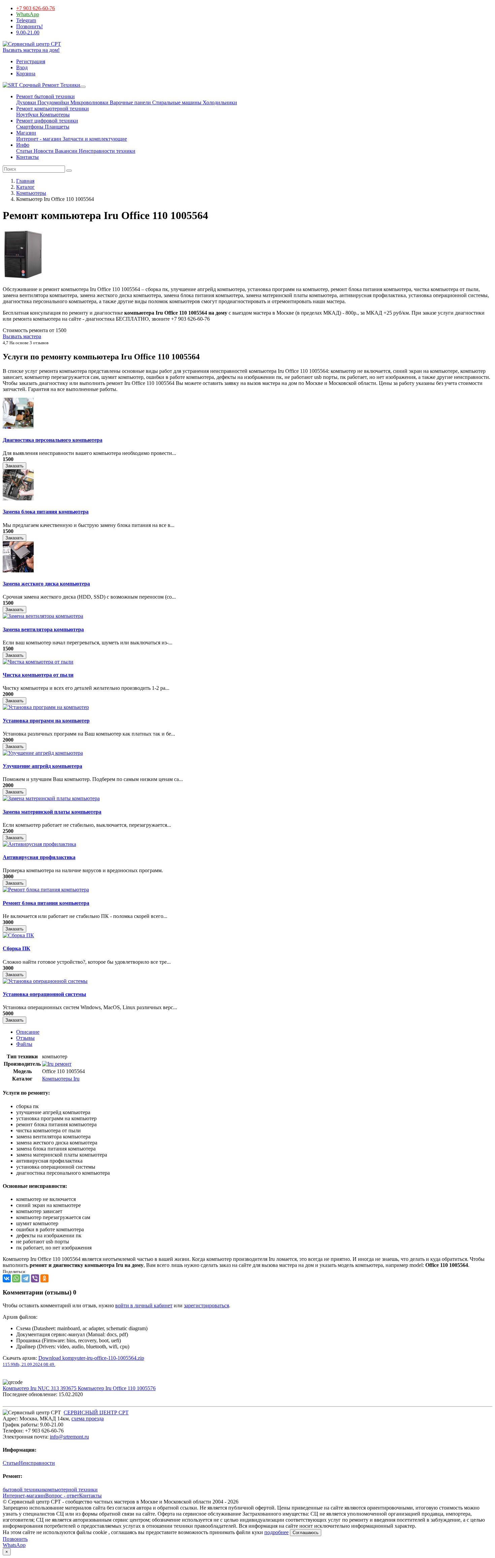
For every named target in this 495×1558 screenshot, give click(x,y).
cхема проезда (87, 1418)
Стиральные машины (176, 102)
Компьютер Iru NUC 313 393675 (40, 1388)
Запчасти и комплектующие (94, 139)
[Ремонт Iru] (56, 1064)
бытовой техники (23, 1489)
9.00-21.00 (27, 32)
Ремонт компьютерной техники (52, 108)
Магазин (26, 133)
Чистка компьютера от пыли (38, 675)
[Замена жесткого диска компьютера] (18, 570)
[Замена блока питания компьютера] (18, 498)
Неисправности (37, 1463)
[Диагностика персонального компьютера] (18, 427)
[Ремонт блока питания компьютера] (46, 889)
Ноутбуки (27, 114)
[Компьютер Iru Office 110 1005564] (23, 278)
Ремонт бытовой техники (45, 96)
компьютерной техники (70, 1489)
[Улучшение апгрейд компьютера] (43, 753)
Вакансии (65, 151)
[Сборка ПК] (18, 935)
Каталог (25, 187)
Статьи (24, 151)
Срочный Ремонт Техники (49, 85)
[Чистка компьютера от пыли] (38, 662)
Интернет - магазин (38, 139)
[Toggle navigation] (83, 87)
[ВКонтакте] (7, 1278)
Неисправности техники (106, 151)
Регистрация (30, 61)
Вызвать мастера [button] (22, 336)
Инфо (22, 145)
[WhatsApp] (16, 1278)
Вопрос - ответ (62, 1495)
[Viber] (35, 1278)
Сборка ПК (16, 948)
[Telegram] (26, 1278)
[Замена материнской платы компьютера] (51, 798)
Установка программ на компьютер (46, 720)
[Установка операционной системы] (45, 981)
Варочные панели (129, 102)
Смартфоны (29, 127)
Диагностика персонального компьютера (52, 440)
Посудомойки (52, 102)
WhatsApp (27, 14)
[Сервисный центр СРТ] (32, 44)
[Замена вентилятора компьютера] (43, 616)
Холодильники (219, 102)
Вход (22, 67)
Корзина (25, 73)
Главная (25, 181)
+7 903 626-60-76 (35, 8)
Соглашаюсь (306, 1532)
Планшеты (56, 127)
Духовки (26, 102)
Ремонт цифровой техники (47, 120)
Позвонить (15, 1539)
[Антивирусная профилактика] (39, 844)
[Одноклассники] (44, 1278)
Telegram (26, 20)
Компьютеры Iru (60, 1079)
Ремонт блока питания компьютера (46, 903)
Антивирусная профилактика (39, 857)
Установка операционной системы (44, 994)
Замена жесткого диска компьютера (46, 584)
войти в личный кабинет (143, 1305)
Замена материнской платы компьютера (52, 812)
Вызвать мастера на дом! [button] (31, 50)
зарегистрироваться (206, 1305)
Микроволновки (88, 102)
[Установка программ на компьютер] (46, 707)
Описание (27, 1032)
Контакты (27, 157)
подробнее (276, 1532)
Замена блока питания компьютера (46, 512)
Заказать (14, 465)
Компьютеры (54, 114)
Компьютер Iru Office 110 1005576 (117, 1388)
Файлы (24, 1044)
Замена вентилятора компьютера (43, 629)
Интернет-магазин (24, 1495)
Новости (43, 151)
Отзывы (25, 1038)
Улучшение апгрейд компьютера (42, 766)
